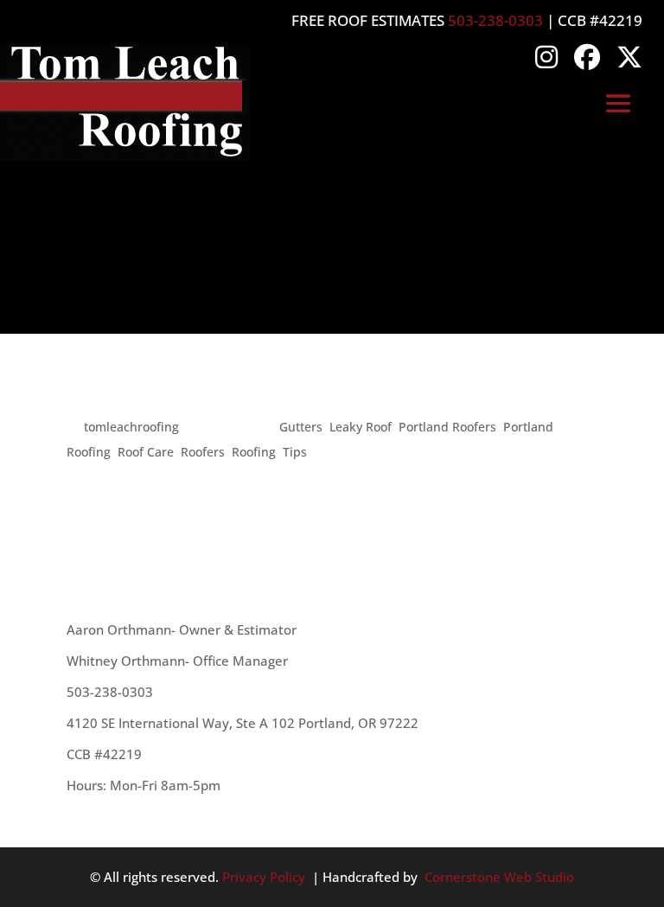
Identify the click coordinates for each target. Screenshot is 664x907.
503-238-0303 (495, 20)
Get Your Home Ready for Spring (265, 395)
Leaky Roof (360, 426)
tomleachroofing (131, 426)
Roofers (203, 452)
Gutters (300, 426)
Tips (295, 452)
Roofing (254, 452)
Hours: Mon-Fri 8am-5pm (143, 785)
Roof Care (146, 452)
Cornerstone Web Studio (499, 876)
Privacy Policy (263, 876)
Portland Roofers (447, 426)
